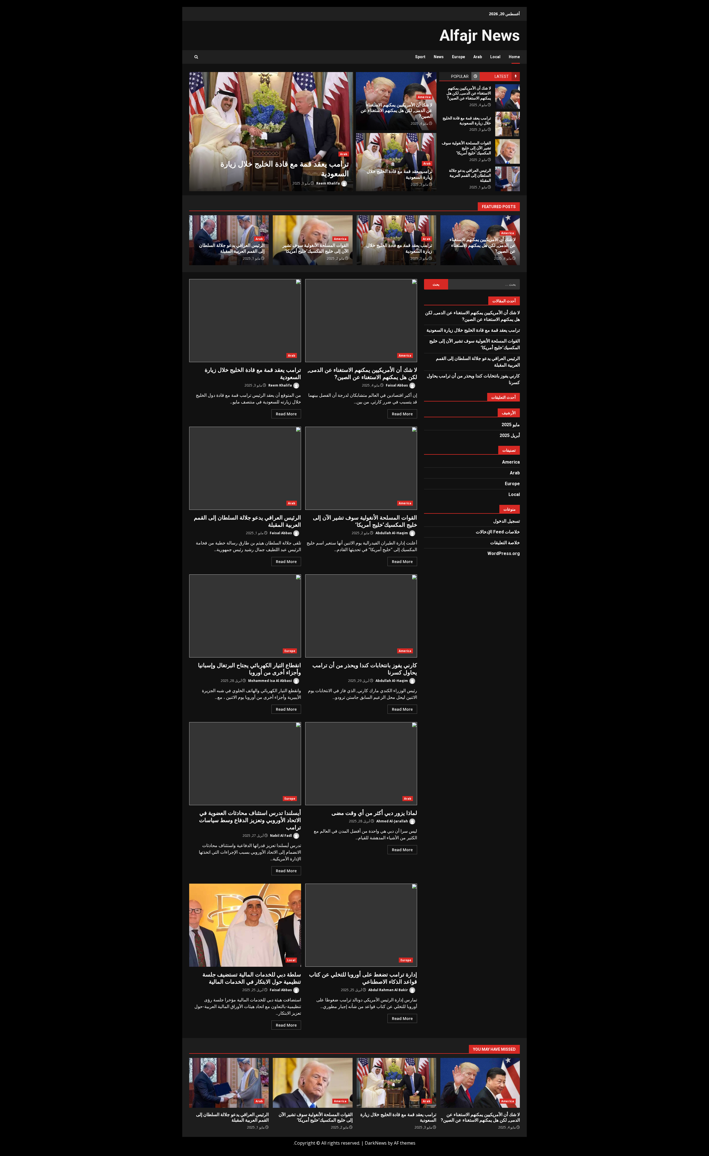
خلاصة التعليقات (505, 542)
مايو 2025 (511, 424)
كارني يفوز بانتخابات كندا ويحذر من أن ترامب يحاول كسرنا (361, 616)
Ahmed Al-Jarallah (392, 821)
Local (495, 57)
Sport (420, 57)
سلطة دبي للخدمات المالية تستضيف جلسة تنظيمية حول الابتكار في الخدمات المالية (245, 925)
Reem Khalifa (328, 183)
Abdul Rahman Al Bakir (388, 990)
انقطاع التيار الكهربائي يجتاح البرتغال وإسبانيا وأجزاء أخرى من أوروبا (245, 616)
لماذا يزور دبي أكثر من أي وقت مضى (361, 763)
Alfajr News (480, 35)
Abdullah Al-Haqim (392, 533)
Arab (477, 57)
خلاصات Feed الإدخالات (498, 531)
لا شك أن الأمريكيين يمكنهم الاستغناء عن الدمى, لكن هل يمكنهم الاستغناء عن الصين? (507, 96)
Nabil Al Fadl (281, 835)
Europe (458, 57)
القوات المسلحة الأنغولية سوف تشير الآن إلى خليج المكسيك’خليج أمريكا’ (507, 151)
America (424, 97)
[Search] (196, 57)
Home (514, 57)
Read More (402, 413)
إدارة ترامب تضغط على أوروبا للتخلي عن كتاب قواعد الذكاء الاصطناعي (361, 925)
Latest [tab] (502, 76)
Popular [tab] (460, 76)
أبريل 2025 (510, 435)
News (439, 57)
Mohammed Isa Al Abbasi (270, 680)
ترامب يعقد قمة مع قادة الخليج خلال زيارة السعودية (271, 131)
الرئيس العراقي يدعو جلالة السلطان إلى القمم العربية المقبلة (507, 179)
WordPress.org (503, 553)
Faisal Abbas (397, 385)
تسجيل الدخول (506, 521)
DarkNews (376, 1143)
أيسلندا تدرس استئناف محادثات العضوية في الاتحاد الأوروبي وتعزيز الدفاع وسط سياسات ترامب (245, 763)
